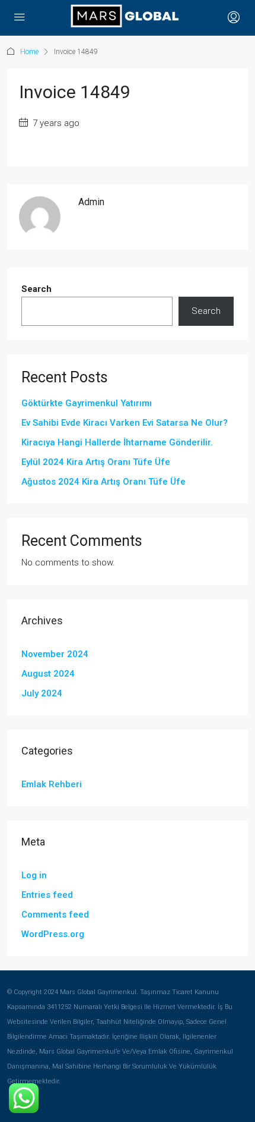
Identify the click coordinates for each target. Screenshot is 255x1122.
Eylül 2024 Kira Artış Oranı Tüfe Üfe (95, 462)
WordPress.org (52, 934)
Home (29, 52)
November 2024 (54, 654)
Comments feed (55, 914)
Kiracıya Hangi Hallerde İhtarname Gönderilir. (117, 442)
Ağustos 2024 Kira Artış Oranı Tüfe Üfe (103, 481)
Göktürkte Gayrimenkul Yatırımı (86, 403)
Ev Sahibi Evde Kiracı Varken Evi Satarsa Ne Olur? (124, 422)
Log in (34, 875)
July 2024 (41, 693)
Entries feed (47, 895)
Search (36, 289)
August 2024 (48, 673)
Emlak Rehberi (51, 784)
